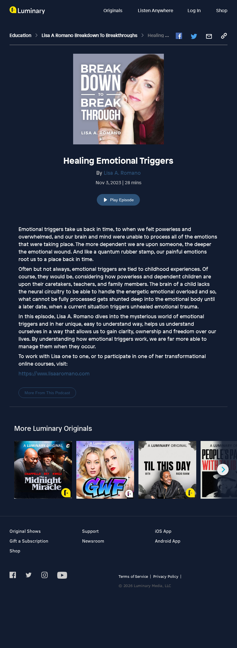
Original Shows (25, 531)
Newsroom (93, 541)
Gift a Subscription (29, 541)
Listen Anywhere (155, 10)
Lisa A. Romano (122, 172)
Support (90, 531)
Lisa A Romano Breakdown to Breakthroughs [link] (90, 35)
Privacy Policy (165, 576)
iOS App (163, 531)
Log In (195, 10)
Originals (113, 10)
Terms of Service (133, 576)
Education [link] (21, 35)
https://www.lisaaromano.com (54, 373)
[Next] (223, 469)
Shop (221, 10)
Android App (167, 541)
